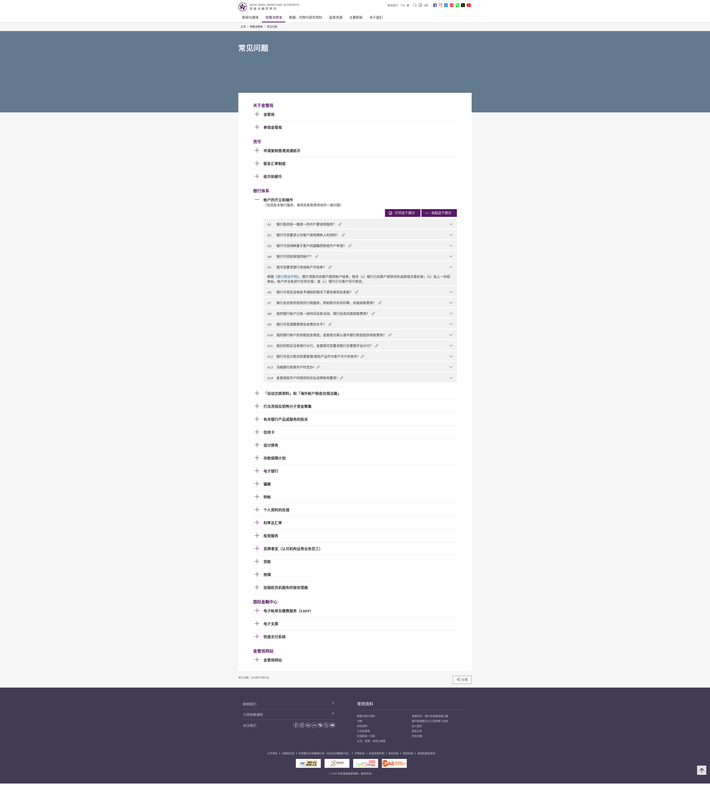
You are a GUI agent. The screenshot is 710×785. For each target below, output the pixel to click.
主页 (243, 26)
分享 (464, 680)
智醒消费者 (274, 17)
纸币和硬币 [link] (272, 177)
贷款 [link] (267, 562)
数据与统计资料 (366, 716)
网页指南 (408, 753)
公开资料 (272, 753)
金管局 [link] (269, 115)
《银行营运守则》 (286, 277)
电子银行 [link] (270, 471)
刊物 (359, 721)
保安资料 (393, 753)
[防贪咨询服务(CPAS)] (394, 763)
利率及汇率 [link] (272, 523)
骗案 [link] (267, 484)
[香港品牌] (365, 763)
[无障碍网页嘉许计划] (336, 763)
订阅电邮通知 (253, 715)
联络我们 (393, 5)
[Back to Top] (701, 770)
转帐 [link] (267, 497)
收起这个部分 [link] (441, 213)
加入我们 (417, 726)
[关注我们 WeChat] (320, 725)
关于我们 (376, 17)
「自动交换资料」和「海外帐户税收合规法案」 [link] (302, 394)
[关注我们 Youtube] (469, 5)
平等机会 (359, 753)
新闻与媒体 (250, 17)
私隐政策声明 (376, 753)
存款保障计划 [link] (274, 458)
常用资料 (365, 704)
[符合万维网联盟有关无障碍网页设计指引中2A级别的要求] (308, 763)
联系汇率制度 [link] (274, 164)
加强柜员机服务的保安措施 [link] (285, 588)
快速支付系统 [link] (274, 637)
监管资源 (335, 17)
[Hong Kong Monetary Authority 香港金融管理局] (268, 7)
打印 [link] (405, 213)
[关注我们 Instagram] (440, 5)
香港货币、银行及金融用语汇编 (430, 716)
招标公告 (417, 731)
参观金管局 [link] (272, 128)
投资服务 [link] (270, 536)
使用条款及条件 (426, 753)
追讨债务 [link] (270, 445)
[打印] (420, 5)
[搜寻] (415, 5)
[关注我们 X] (463, 5)
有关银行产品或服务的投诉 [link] (285, 419)
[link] (426, 5)
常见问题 (272, 26)
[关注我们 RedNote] (451, 5)
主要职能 (356, 17)
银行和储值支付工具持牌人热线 (430, 721)
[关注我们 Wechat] (457, 5)
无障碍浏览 (288, 753)
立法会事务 (363, 731)
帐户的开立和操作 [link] (278, 200)
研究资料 (362, 726)
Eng (403, 5)
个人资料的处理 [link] (276, 510)
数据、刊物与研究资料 (305, 17)
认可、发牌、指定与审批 (371, 741)
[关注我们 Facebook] (435, 5)
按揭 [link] (267, 575)
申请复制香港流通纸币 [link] (281, 151)
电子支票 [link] (270, 624)
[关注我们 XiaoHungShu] (314, 725)
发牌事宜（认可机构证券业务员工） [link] (293, 549)
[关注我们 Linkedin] (446, 5)
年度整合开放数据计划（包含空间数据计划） (324, 753)
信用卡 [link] (269, 432)
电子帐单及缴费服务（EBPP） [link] (288, 611)
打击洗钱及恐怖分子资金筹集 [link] (287, 407)
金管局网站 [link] (272, 660)
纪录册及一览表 (366, 736)
